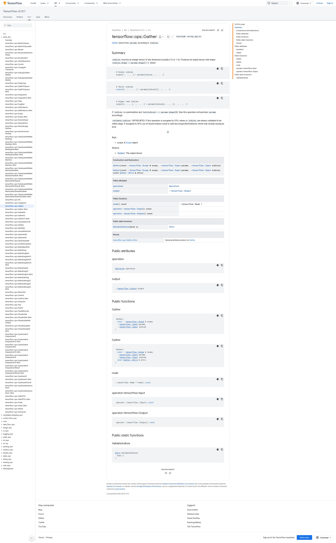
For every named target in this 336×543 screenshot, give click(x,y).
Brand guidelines (194, 522)
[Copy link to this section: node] (120, 373)
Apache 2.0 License (114, 486)
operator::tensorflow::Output (128, 213)
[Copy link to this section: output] (122, 279)
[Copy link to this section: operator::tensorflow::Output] (150, 413)
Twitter (41, 522)
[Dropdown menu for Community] (98, 3)
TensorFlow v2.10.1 (14, 11)
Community (89, 3)
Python (20, 17)
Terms (41, 537)
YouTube (42, 527)
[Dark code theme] (218, 69)
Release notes (193, 514)
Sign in (330, 3)
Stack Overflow (193, 518)
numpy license (119, 489)
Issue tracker (192, 510)
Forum (41, 514)
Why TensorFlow (110, 3)
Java (38, 17)
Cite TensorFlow (194, 527)
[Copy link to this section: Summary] (127, 53)
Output (121, 153)
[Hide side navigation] (31, 538)
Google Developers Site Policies (149, 486)
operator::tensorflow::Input (128, 209)
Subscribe (304, 537)
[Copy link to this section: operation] (126, 259)
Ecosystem (71, 3)
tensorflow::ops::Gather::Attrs (125, 240)
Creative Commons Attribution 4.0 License (178, 484)
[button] (17, 37)
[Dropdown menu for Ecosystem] (79, 3)
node (115, 204)
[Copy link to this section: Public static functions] (146, 435)
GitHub (319, 3)
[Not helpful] (222, 30)
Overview (7, 17)
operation (118, 186)
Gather (115, 43)
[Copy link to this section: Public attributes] (137, 251)
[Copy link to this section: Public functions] (137, 301)
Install (33, 3)
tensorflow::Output (181, 191)
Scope (129, 142)
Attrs (171, 227)
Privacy (49, 537)
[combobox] (279, 3)
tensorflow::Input (171, 165)
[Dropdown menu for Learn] (49, 3)
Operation (174, 186)
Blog (40, 510)
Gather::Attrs (127, 173)
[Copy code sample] (222, 69)
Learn (43, 3)
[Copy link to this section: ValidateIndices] (132, 443)
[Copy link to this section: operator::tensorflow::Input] (147, 393)
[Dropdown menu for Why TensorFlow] (121, 3)
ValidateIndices (121, 227)
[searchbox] (17, 25)
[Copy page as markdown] (168, 37)
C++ (29, 17)
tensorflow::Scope (139, 165)
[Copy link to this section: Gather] (123, 309)
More (47, 17)
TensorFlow (116, 30)
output (116, 191)
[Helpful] (218, 30)
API (55, 3)
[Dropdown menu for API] (60, 3)
